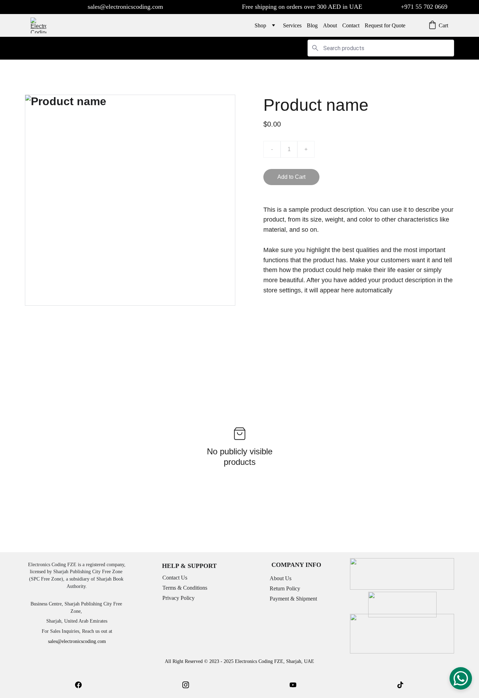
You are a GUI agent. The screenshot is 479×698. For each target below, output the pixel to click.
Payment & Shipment (293, 599)
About (330, 25)
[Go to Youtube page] (293, 685)
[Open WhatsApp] (461, 678)
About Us (280, 578)
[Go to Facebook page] (78, 685)
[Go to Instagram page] (185, 685)
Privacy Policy (178, 598)
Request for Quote (385, 25)
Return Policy (285, 588)
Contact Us (174, 578)
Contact (350, 25)
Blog (312, 25)
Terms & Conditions (184, 588)
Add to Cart (291, 177)
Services (292, 25)
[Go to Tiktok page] (400, 685)
